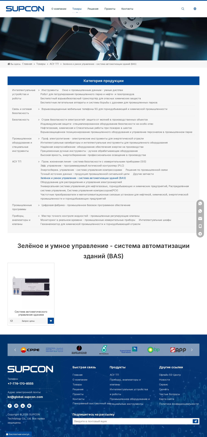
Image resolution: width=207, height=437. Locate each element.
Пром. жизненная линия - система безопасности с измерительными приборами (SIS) (94, 161)
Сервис (163, 384)
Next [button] (191, 349)
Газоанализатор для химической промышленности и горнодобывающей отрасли (90, 224)
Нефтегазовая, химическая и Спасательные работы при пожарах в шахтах (86, 127)
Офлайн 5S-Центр (170, 374)
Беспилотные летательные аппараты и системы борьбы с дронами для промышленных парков (98, 102)
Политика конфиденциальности (179, 403)
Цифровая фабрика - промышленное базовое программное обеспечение (86, 205)
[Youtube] (23, 406)
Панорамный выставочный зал (92, 403)
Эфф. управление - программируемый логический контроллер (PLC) (82, 165)
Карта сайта (166, 399)
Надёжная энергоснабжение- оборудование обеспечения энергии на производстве (92, 146)
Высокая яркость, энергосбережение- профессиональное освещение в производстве (93, 155)
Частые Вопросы (169, 394)
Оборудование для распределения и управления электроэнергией (81, 182)
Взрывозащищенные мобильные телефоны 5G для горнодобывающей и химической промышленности (104, 108)
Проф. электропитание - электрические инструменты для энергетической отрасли (93, 138)
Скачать (164, 389)
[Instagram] (29, 406)
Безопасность (20, 119)
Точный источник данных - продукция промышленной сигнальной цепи (84, 173)
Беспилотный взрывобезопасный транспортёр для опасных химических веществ (90, 98)
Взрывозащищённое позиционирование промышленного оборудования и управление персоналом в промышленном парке (116, 132)
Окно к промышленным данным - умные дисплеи (92, 90)
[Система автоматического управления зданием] (30, 285)
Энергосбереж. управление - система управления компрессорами (81, 169)
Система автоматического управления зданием (31, 313)
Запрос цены (28, 321)
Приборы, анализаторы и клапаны (21, 220)
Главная (77, 374)
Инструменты (50, 90)
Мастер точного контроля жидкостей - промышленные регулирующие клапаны (91, 215)
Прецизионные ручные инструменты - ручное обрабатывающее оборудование (89, 150)
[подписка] (195, 421)
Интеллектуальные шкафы (155, 219)
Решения (93, 8)
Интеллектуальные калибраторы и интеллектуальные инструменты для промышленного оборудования (104, 142)
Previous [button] (15, 349)
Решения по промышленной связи (147, 169)
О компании (59, 8)
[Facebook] (10, 406)
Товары (77, 8)
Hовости (164, 379)
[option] (29, 350)
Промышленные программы (22, 207)
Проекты (109, 8)
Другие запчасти (143, 173)
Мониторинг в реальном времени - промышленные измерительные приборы (87, 219)
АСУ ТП (16, 161)
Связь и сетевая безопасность (22, 111)
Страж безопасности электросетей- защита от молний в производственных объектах (95, 119)
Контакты (127, 8)
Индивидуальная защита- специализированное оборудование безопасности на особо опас (96, 123)
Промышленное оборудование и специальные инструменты (22, 144)
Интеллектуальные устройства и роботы (23, 94)
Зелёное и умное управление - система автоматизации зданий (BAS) (83, 178)
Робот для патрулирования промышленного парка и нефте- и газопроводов (87, 94)
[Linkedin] (16, 406)
